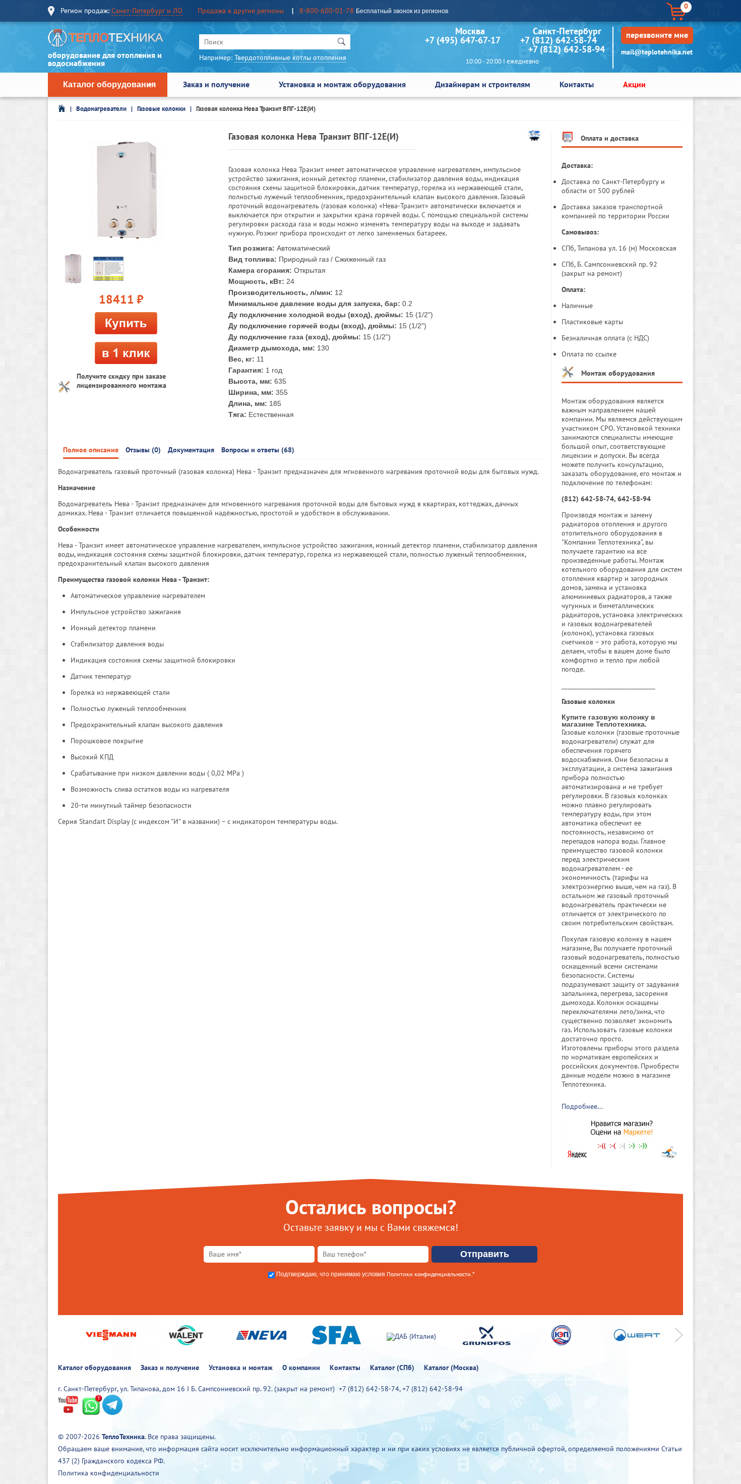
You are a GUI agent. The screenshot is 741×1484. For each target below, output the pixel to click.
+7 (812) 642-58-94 (566, 49)
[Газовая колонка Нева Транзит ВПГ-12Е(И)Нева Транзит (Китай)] (73, 268)
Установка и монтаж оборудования (342, 84)
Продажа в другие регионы (241, 10)
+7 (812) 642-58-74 (558, 40)
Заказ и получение (216, 84)
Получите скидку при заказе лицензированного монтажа (121, 381)
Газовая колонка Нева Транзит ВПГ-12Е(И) (256, 108)
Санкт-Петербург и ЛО (146, 10)
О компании (301, 1367)
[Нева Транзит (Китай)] (534, 138)
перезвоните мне (657, 35)
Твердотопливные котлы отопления (290, 57)
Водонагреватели (101, 108)
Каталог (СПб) (392, 1367)
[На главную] (106, 40)
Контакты (577, 84)
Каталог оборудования (109, 84)
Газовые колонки (161, 108)
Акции (634, 84)
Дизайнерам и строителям (482, 84)
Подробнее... (582, 1106)
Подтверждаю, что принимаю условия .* (375, 1274)
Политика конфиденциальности (108, 1472)
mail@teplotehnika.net (657, 51)
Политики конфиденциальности (429, 1274)
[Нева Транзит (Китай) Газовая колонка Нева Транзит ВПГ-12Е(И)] (126, 192)
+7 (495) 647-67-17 (462, 40)
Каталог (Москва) (451, 1367)
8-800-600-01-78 (326, 10)
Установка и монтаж (241, 1367)
